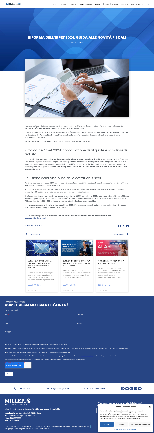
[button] (150, 407)
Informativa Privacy (129, 429)
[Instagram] (135, 388)
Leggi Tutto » (34, 285)
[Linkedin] (131, 388)
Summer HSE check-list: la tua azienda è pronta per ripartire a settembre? (77, 263)
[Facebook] (127, 388)
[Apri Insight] (101, 4)
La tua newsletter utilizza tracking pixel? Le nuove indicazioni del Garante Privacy (40, 264)
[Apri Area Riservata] (142, 4)
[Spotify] (123, 388)
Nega (121, 424)
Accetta (107, 424)
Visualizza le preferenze (140, 424)
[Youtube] (140, 388)
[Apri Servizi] (75, 4)
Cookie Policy (118, 429)
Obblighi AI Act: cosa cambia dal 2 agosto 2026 (111, 262)
